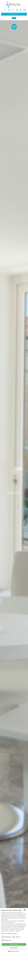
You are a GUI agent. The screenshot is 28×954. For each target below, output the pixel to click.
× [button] (26, 909)
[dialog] (14, 931)
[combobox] (24, 910)
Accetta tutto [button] (14, 944)
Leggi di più (18, 931)
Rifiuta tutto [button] (14, 947)
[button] (14, 951)
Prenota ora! (14, 14)
